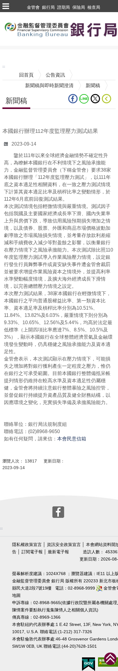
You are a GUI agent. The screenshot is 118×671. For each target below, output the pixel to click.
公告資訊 (55, 74)
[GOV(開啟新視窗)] (88, 664)
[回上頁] (108, 99)
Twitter (96, 99)
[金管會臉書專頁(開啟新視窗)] (58, 511)
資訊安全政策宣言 (64, 544)
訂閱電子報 (32, 552)
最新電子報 (58, 552)
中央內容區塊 (16, 118)
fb (73, 99)
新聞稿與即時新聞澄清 (49, 85)
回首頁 (26, 74)
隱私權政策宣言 (27, 544)
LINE (84, 99)
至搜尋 (7, 52)
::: (3, 66)
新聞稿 (93, 85)
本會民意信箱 (71, 438)
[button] (5, 6)
